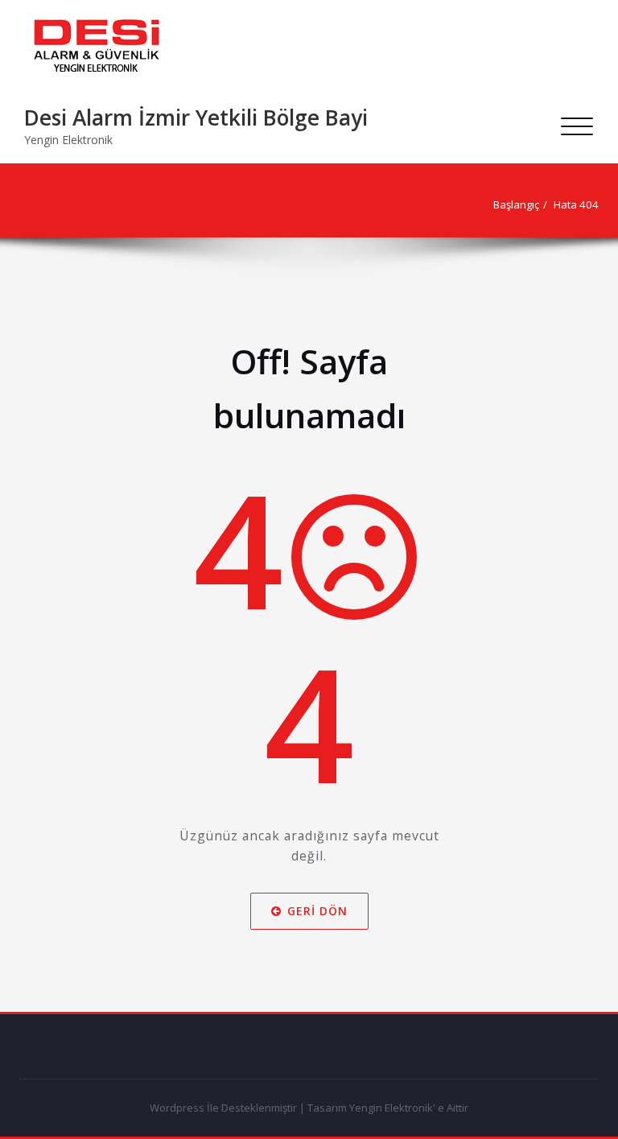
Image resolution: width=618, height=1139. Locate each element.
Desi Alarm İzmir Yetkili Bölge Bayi (196, 117)
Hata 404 (576, 204)
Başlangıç (516, 204)
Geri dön (317, 910)
